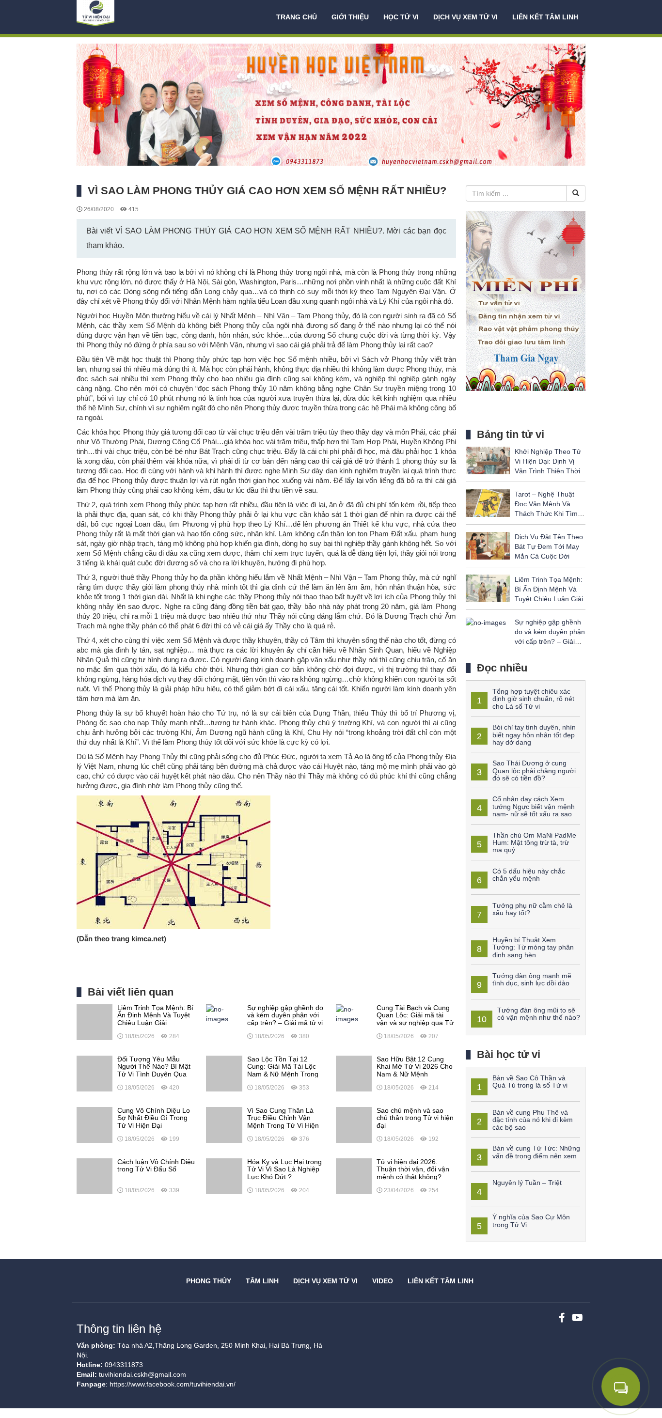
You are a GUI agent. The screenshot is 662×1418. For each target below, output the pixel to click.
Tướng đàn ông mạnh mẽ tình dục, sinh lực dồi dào (531, 979)
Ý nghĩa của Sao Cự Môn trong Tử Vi (531, 1220)
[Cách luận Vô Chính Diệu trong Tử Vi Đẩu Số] (94, 1176)
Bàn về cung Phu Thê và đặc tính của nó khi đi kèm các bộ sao (532, 1119)
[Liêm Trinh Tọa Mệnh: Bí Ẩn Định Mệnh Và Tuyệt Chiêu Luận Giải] (94, 1022)
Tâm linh (262, 1281)
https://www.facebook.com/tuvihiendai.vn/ (173, 1384)
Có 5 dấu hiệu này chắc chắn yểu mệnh (528, 874)
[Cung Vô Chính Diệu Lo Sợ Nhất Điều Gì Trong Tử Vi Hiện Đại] (94, 1124)
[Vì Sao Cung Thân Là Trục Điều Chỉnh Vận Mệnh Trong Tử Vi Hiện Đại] (224, 1124)
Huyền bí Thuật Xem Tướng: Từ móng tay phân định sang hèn (533, 947)
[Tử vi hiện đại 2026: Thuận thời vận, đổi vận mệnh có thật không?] (354, 1176)
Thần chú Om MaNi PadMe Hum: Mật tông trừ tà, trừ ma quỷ (534, 842)
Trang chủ (296, 17)
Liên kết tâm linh (545, 17)
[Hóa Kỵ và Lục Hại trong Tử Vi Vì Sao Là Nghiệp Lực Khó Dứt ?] (224, 1176)
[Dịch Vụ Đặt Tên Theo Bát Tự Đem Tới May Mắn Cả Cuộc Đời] (488, 545)
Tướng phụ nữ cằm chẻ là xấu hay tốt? (532, 909)
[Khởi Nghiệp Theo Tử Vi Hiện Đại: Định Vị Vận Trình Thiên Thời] (488, 460)
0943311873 (124, 1365)
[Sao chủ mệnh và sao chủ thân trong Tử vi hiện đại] (354, 1124)
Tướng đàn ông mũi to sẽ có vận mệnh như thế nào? (538, 1013)
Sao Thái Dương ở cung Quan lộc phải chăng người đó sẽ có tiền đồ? (534, 770)
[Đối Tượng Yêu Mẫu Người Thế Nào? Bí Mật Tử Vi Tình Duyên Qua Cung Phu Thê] (94, 1073)
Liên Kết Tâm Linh (440, 1281)
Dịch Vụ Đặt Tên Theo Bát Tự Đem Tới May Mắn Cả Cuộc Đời (549, 546)
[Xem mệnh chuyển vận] (125, 17)
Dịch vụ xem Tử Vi (465, 17)
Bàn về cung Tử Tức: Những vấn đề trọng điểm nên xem (536, 1151)
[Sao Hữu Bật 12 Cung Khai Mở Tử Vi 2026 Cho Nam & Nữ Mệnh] (354, 1073)
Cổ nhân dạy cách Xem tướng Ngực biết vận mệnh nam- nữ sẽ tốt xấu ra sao (533, 806)
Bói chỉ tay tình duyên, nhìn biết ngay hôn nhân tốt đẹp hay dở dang (534, 734)
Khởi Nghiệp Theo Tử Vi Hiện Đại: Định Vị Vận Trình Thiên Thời (548, 461)
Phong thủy (208, 1281)
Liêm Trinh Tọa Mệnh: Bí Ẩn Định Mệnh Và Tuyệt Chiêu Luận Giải (549, 589)
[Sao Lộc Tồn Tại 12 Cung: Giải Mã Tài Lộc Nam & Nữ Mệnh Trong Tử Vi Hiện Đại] (224, 1073)
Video (382, 1281)
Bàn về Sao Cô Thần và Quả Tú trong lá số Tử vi (529, 1081)
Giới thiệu (350, 17)
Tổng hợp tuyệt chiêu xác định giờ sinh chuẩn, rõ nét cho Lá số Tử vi (533, 698)
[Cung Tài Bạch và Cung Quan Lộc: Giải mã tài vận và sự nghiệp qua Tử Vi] (354, 1013)
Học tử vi (401, 17)
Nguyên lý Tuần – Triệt (527, 1182)
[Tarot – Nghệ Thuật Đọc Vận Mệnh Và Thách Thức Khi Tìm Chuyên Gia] (488, 502)
